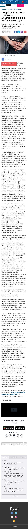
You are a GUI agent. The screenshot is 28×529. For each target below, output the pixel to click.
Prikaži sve (14, 496)
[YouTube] (14, 435)
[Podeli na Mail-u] (25, 32)
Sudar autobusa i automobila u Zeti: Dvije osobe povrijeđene (13, 462)
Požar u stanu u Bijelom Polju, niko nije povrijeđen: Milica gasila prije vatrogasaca (14, 482)
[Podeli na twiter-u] (18, 32)
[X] (10, 435)
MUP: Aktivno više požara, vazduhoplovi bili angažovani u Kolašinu (14, 468)
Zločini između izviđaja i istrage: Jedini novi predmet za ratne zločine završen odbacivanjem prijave (14, 490)
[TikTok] (21, 435)
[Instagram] (18, 435)
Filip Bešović (19, 444)
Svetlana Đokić (8, 59)
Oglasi (16, 1)
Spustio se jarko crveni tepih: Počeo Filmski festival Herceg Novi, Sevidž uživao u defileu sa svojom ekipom (13, 475)
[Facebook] (6, 435)
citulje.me (10, 1)
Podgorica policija (7, 444)
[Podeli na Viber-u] (21, 32)
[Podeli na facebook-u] (15, 32)
